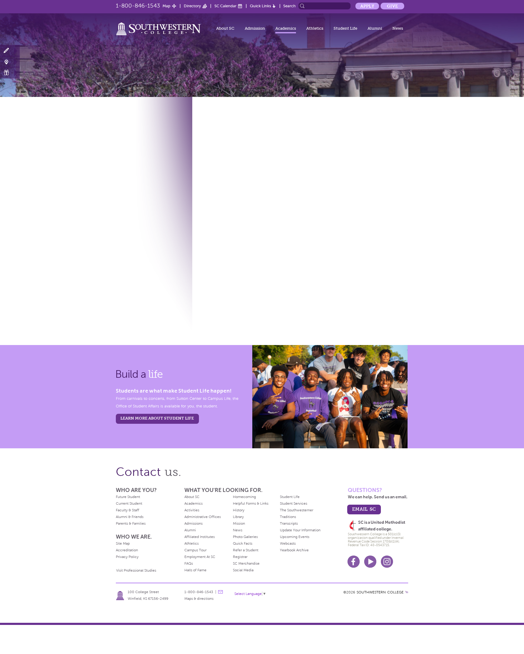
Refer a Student (245, 550)
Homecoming (244, 497)
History (238, 510)
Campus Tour (195, 550)
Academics (285, 28)
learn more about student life (157, 418)
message (220, 592)
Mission (239, 523)
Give (392, 6)
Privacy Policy (127, 557)
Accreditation (127, 550)
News (397, 28)
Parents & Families (131, 523)
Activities (191, 510)
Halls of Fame (195, 570)
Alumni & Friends (129, 517)
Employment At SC (199, 557)
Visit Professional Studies (136, 570)
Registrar (240, 557)
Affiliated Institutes (199, 537)
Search (289, 6)
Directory (192, 6)
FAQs (188, 563)
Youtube (370, 562)
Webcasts (288, 543)
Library (238, 517)
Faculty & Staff (127, 510)
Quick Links (260, 6)
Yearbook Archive (294, 550)
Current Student (129, 503)
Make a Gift (10, 72)
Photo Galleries (245, 537)
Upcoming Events (294, 537)
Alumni (375, 28)
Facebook (354, 562)
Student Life (345, 28)
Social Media (243, 570)
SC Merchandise (246, 563)
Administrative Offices (202, 517)
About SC (225, 28)
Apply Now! (10, 51)
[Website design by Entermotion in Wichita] (406, 592)
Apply (367, 6)
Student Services (293, 503)
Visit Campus (10, 62)
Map (166, 6)
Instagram (387, 562)
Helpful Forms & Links (250, 503)
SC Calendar (225, 6)
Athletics (314, 28)
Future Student (128, 497)
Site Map (123, 543)
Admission (255, 28)
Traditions (288, 517)
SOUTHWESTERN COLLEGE (380, 592)
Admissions (193, 523)
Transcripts (289, 523)
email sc (364, 509)
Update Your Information (300, 530)
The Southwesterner (296, 510)
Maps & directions (198, 598)
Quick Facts (242, 543)
